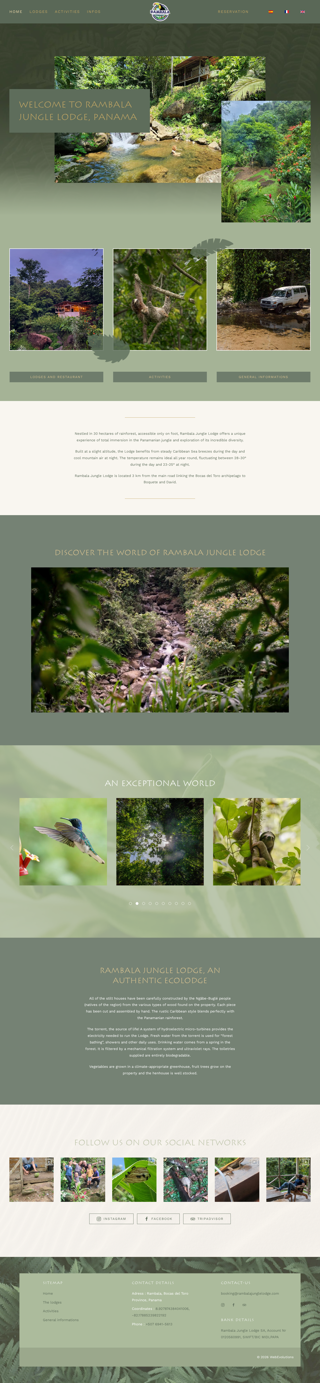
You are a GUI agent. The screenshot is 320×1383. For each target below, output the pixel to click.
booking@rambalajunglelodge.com (250, 1293)
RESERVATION (233, 11)
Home (15, 11)
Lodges (39, 11)
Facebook (161, 1219)
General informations (263, 377)
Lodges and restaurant (56, 377)
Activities (67, 11)
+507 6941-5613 (159, 1324)
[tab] (130, 903)
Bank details (237, 1319)
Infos (94, 11)
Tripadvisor (210, 1219)
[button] (12, 848)
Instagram (115, 1219)
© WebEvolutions (275, 1357)
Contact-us (236, 1282)
